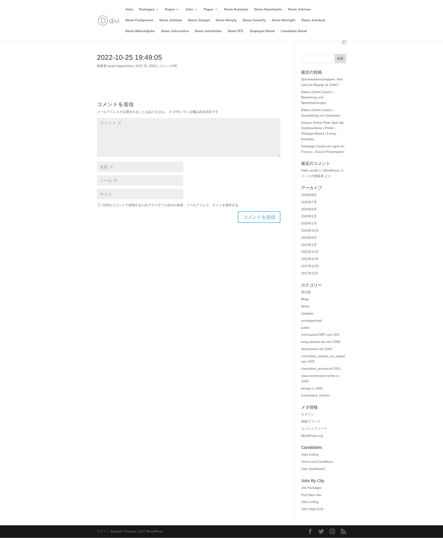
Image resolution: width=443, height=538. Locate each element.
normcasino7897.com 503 (320, 334)
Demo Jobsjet (199, 20)
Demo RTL (236, 31)
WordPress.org (312, 436)
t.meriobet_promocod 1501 (321, 368)
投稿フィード (310, 421)
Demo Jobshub (313, 20)
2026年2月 (309, 216)
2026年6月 (309, 209)
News (305, 306)
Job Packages (311, 488)
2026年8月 (309, 195)
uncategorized (311, 320)
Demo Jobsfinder (208, 31)
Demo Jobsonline (175, 31)
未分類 (306, 292)
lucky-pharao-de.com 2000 (320, 342)
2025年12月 (310, 230)
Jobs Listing (309, 454)
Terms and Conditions (317, 461)
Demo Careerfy (254, 20)
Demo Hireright (283, 20)
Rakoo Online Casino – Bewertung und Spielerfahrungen (318, 97)
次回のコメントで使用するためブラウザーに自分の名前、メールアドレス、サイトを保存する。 (171, 205)
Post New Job (311, 495)
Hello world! (309, 170)
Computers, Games (315, 395)
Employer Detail (262, 31)
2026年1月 (309, 223)
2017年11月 (309, 273)
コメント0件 (168, 66)
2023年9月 (309, 237)
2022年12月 (310, 252)
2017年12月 (310, 266)
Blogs (305, 299)
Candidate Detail (294, 31)
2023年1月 (309, 245)
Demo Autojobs (236, 9)
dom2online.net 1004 (316, 349)
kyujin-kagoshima (120, 66)
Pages (170, 9)
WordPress (154, 531)
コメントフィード (314, 428)
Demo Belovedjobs (140, 31)
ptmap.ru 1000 (312, 388)
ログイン (307, 414)
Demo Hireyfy (226, 20)
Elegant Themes (123, 531)
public (305, 327)
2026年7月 (309, 202)
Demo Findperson (139, 20)
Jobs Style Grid (312, 509)
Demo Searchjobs (268, 9)
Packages (146, 9)
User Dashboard (313, 469)
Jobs (129, 9)
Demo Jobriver (299, 9)
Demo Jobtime (170, 20)
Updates (307, 313)
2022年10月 (310, 259)
